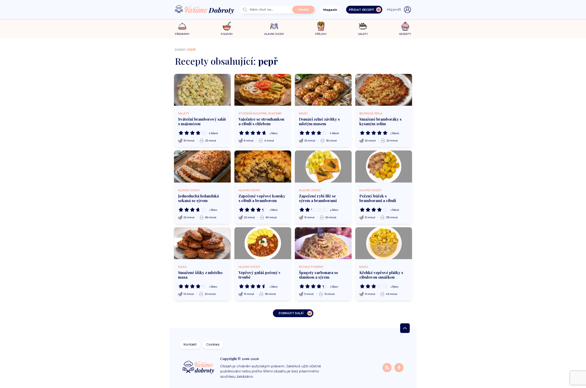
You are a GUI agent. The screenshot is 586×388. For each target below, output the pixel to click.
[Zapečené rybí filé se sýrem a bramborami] (323, 166)
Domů (180, 49)
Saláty (183, 113)
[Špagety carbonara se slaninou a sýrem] (323, 243)
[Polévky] (227, 26)
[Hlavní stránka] (204, 9)
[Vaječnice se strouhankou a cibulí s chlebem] (262, 90)
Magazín (330, 9)
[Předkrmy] (182, 26)
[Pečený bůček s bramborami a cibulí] (383, 166)
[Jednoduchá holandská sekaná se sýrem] (202, 166)
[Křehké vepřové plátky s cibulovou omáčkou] (383, 243)
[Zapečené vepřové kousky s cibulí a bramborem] (262, 166)
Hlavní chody (189, 190)
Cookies (213, 344)
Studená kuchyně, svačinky (260, 113)
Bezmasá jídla (370, 113)
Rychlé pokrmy (311, 267)
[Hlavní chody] (274, 26)
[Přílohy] (321, 26)
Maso (303, 113)
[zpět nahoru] (405, 328)
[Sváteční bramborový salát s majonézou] (202, 90)
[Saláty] (363, 26)
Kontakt (190, 344)
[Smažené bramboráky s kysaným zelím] (383, 90)
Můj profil (394, 9)
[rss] (387, 367)
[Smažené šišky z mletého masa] (202, 243)
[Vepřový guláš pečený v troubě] (262, 243)
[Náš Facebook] (399, 367)
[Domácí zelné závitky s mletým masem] (323, 90)
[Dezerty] (405, 26)
